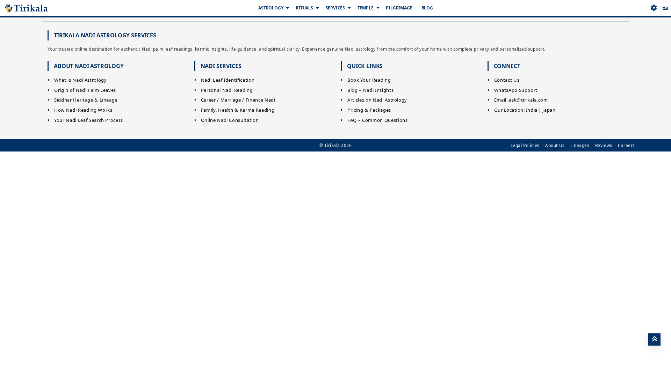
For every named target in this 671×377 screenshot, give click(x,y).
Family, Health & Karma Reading (238, 110)
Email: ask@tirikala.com (521, 100)
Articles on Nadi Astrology (377, 100)
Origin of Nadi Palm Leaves (85, 90)
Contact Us (507, 80)
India (531, 110)
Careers (626, 145)
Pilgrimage (399, 8)
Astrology (270, 8)
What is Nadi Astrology (80, 80)
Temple (366, 8)
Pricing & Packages (369, 110)
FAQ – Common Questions (377, 120)
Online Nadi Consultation (230, 120)
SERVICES (335, 8)
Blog (427, 8)
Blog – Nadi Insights (370, 90)
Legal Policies (525, 145)
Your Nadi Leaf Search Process (88, 120)
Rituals (304, 8)
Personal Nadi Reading (227, 90)
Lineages (580, 145)
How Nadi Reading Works (83, 110)
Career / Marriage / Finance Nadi (238, 100)
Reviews (603, 145)
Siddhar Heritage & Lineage (85, 100)
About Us (555, 145)
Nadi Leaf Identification (228, 80)
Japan (548, 110)
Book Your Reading (369, 80)
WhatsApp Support (515, 90)
